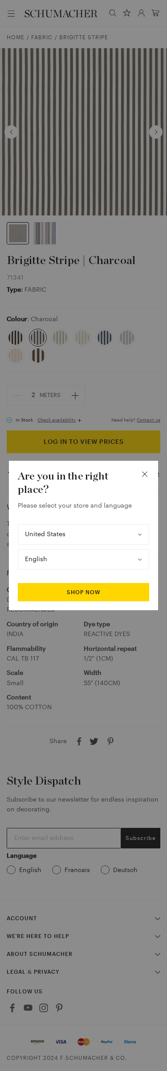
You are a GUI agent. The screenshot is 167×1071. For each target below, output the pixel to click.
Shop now (83, 592)
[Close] (144, 474)
